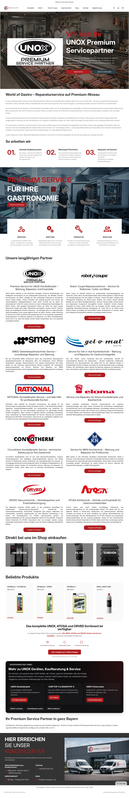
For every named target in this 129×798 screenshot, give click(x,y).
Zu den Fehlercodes (95, 700)
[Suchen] (114, 8)
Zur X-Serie (54, 697)
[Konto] (118, 8)
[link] (19, 554)
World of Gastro (21, 792)
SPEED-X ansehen (16, 708)
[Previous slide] (2, 50)
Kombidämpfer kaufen (35, 708)
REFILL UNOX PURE (104, 587)
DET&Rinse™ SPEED (44, 587)
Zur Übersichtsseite (19, 700)
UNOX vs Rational (54, 708)
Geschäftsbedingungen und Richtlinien (114, 792)
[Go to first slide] (126, 50)
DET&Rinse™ (71, 587)
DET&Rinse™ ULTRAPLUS (16, 587)
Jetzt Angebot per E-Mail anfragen (64, 652)
